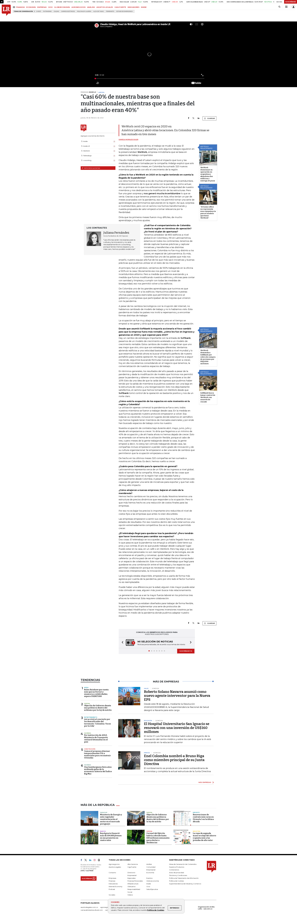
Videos (130, 895)
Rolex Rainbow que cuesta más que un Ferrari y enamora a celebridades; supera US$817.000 (96, 693)
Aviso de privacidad (176, 873)
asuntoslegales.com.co (89, 907)
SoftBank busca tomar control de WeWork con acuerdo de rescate (207, 397)
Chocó (38, 11)
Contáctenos (174, 870)
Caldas (56, 11)
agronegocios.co (106, 907)
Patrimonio (47, 11)
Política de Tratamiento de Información (184, 878)
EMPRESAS (42, 7)
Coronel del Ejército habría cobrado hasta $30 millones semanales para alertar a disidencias (157, 838)
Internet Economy (115, 887)
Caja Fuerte (132, 867)
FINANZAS (20, 7)
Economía (150, 873)
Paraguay (103, 813)
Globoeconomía (152, 881)
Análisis (149, 864)
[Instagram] (95, 861)
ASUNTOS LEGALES (104, 7)
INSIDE (144, 7)
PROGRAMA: (88, 92)
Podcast (112, 889)
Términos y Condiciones (178, 876)
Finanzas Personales (135, 881)
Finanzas (112, 881)
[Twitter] (193, 118)
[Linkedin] (198, 118)
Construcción (89, 749)
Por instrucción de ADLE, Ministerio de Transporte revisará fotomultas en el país (96, 738)
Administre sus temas (92, 168)
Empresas (112, 878)
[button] (122, 642)
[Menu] (14, 7)
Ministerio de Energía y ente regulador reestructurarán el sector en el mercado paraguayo (111, 819)
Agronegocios (114, 864)
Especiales (132, 878)
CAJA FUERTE (120, 7)
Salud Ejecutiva (152, 889)
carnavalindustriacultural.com (92, 910)
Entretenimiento (90, 717)
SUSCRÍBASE (290, 2)
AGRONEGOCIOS (78, 7)
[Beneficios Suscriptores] (286, 7)
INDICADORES (133, 7)
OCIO (50, 7)
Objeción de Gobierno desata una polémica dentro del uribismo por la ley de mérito (98, 708)
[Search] (279, 7)
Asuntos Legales (115, 867)
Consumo (112, 873)
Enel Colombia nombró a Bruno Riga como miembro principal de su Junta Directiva (174, 760)
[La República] (6, 10)
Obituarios (131, 887)
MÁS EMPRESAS (205, 782)
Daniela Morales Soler (128, 139)
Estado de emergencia (124, 11)
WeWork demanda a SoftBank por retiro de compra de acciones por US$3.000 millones (207, 357)
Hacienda (87, 733)
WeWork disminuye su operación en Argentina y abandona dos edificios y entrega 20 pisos (207, 174)
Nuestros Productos (176, 867)
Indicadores (113, 884)
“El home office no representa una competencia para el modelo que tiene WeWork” (208, 212)
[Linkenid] (91, 861)
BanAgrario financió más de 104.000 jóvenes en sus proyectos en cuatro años (111, 837)
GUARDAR (211, 118)
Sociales (112, 895)
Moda (86, 688)
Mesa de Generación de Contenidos (182, 864)
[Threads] (100, 861)
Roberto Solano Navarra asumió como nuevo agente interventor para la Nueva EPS (177, 696)
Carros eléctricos (68, 11)
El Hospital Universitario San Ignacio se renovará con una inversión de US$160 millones (176, 728)
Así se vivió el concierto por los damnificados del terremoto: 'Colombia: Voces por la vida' (97, 722)
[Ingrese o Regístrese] (293, 7)
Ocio (148, 887)
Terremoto (110, 11)
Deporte (196, 813)
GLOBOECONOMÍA (62, 7)
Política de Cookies (155, 910)
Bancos (103, 831)
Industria (196, 831)
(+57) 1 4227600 (87, 871)
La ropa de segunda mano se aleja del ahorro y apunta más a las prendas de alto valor (204, 837)
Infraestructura (133, 884)
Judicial (87, 704)
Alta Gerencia (133, 864)
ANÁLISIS (91, 7)
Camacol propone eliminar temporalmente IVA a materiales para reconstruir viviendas (97, 754)
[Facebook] (188, 118)
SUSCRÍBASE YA (185, 651)
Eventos (149, 878)
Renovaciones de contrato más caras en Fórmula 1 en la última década (203, 818)
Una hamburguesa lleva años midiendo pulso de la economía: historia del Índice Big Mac (98, 770)
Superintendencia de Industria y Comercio (185, 884)
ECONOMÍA (31, 7)
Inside (148, 884)
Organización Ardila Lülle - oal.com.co (206, 908)
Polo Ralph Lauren (84, 11)
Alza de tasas (98, 11)
